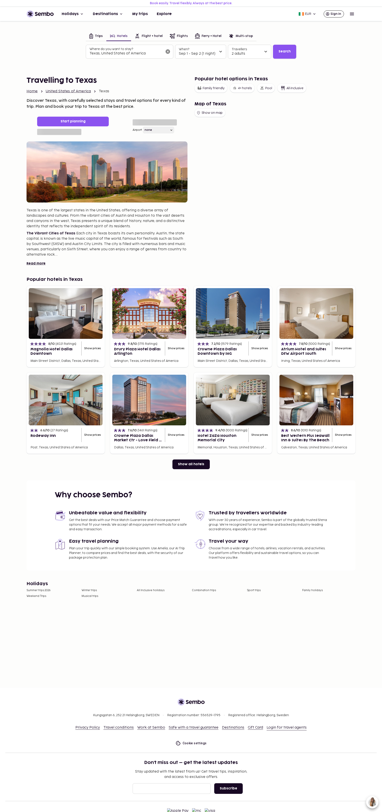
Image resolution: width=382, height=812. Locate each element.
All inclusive (295, 88)
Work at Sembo (151, 727)
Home (32, 91)
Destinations (105, 14)
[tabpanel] (191, 52)
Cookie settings (195, 743)
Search (285, 51)
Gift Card (255, 727)
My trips (140, 14)
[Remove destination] (167, 51)
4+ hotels (245, 88)
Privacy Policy (87, 727)
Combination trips (204, 590)
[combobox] (126, 53)
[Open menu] (351, 13)
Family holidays (312, 590)
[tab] (96, 36)
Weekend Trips (36, 596)
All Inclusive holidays (150, 590)
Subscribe (228, 788)
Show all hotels (191, 464)
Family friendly (213, 88)
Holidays (70, 14)
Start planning (73, 121)
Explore (164, 14)
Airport (137, 130)
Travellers (239, 49)
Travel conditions (118, 727)
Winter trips (89, 590)
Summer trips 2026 (39, 590)
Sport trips (254, 590)
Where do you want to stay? (111, 49)
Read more (36, 263)
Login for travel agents (287, 727)
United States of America (68, 91)
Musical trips (90, 596)
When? (184, 49)
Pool (268, 88)
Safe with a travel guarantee (193, 727)
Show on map (212, 113)
